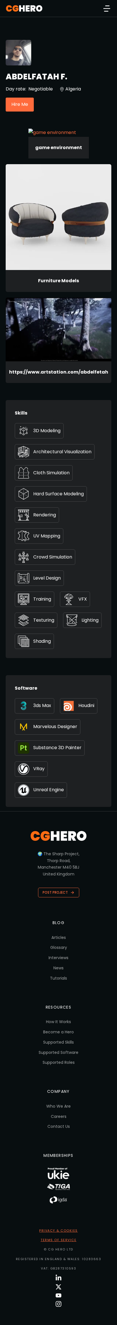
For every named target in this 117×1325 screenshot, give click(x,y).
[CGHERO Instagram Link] (58, 1304)
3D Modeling (46, 430)
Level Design (47, 578)
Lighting (90, 620)
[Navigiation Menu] (106, 8)
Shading (42, 641)
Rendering (44, 515)
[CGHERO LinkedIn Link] (58, 1278)
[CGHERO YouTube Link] (58, 1295)
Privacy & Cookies (58, 1230)
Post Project (55, 892)
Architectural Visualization (62, 451)
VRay (39, 768)
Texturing (43, 620)
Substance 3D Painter (57, 747)
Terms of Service (58, 1240)
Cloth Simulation (51, 472)
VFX (82, 599)
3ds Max (42, 705)
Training (42, 599)
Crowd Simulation (52, 557)
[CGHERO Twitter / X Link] (58, 1287)
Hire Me (19, 104)
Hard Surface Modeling (58, 494)
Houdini (86, 705)
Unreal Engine (48, 789)
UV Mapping (46, 536)
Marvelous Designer (55, 726)
